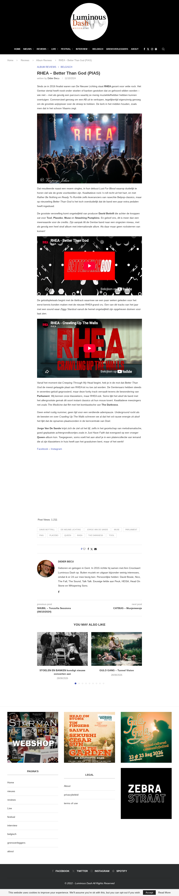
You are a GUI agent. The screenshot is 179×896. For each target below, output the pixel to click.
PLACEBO (53, 535)
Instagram (56, 448)
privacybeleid (71, 794)
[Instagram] (152, 49)
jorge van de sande (97, 530)
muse (116, 530)
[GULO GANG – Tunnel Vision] (116, 649)
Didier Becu (53, 78)
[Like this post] (84, 549)
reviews (11, 799)
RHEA (79, 535)
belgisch (11, 834)
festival (11, 816)
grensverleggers (16, 842)
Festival (66, 49)
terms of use (71, 803)
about (10, 851)
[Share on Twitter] (91, 549)
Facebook (42, 448)
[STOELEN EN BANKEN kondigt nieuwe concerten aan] (62, 649)
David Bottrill (47, 530)
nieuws (27, 49)
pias (41, 535)
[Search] (163, 49)
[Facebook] (144, 49)
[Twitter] (148, 49)
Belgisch (97, 49)
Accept (149, 892)
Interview (81, 49)
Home (17, 49)
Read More (164, 892)
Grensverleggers (117, 49)
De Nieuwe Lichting (71, 530)
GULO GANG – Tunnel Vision (116, 670)
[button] (42, 658)
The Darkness (95, 535)
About (134, 49)
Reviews (41, 49)
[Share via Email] (95, 549)
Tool (111, 535)
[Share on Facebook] (88, 549)
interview (12, 825)
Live (53, 49)
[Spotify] (156, 49)
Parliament (131, 530)
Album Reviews (44, 60)
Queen (67, 535)
